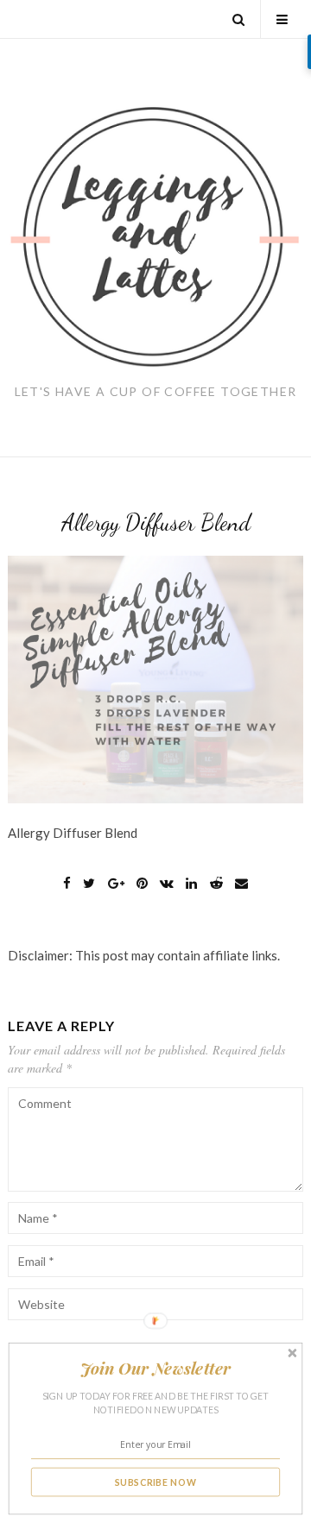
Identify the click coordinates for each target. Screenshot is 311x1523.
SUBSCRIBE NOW (156, 1481)
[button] (155, 1368)
